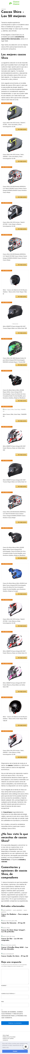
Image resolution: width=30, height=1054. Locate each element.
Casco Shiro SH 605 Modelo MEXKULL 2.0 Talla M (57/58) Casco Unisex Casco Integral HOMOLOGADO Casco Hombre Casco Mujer (15, 257)
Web (2, 1001)
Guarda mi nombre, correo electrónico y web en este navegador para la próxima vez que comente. (14, 1015)
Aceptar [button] (15, 1051)
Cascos (3, 9)
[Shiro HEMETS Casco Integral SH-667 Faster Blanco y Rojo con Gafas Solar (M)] (15, 436)
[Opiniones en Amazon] (15, 321)
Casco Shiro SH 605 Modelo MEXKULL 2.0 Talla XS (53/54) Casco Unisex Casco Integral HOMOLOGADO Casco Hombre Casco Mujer (14, 514)
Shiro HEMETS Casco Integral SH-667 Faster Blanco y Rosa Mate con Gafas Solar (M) (14, 685)
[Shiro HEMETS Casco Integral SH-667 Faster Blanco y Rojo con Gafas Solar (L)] (15, 641)
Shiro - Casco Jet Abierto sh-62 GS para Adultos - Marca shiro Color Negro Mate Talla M (15, 718)
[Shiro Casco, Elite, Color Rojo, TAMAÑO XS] (15, 410)
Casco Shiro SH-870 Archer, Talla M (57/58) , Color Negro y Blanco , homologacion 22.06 (13, 224)
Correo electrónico (8, 993)
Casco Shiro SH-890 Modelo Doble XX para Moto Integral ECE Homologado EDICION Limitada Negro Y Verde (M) (14, 360)
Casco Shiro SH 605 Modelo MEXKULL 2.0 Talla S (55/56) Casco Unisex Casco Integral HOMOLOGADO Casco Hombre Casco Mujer (15, 189)
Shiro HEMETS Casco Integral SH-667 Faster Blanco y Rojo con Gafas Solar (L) (15, 652)
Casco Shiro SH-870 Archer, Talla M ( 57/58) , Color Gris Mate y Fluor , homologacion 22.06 (14, 124)
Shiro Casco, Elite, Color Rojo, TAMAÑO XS (15, 415)
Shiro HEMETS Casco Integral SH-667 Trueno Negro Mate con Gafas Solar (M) (15, 327)
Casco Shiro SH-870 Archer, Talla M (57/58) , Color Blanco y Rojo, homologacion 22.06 (13, 621)
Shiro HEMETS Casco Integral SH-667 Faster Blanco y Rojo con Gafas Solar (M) (14, 448)
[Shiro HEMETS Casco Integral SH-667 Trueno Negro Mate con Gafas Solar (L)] (15, 470)
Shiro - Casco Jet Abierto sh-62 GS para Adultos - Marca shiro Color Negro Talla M (15, 292)
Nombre (4, 985)
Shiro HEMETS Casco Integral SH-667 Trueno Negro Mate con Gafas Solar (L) (14, 481)
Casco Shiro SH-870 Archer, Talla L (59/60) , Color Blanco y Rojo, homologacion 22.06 (13, 752)
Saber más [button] (5, 1047)
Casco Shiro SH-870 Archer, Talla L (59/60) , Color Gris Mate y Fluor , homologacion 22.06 (13, 156)
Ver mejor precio (22, 129)
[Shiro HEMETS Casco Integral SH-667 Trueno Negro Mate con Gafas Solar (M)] (15, 312)
